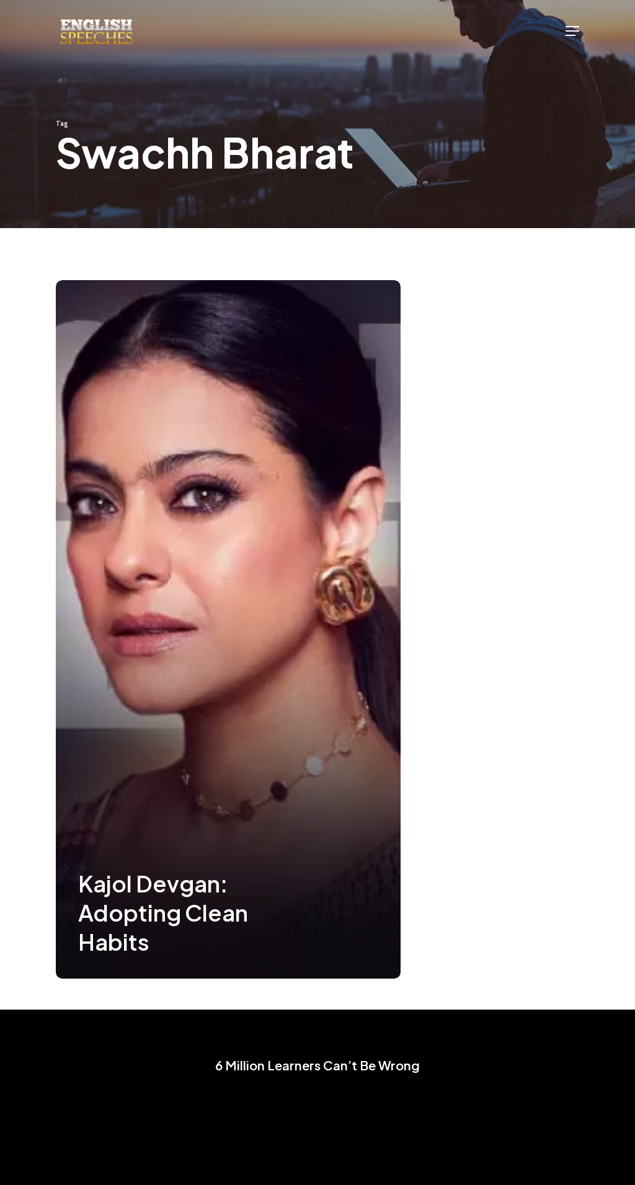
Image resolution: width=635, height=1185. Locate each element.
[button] (572, 31)
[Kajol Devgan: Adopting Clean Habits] (228, 629)
